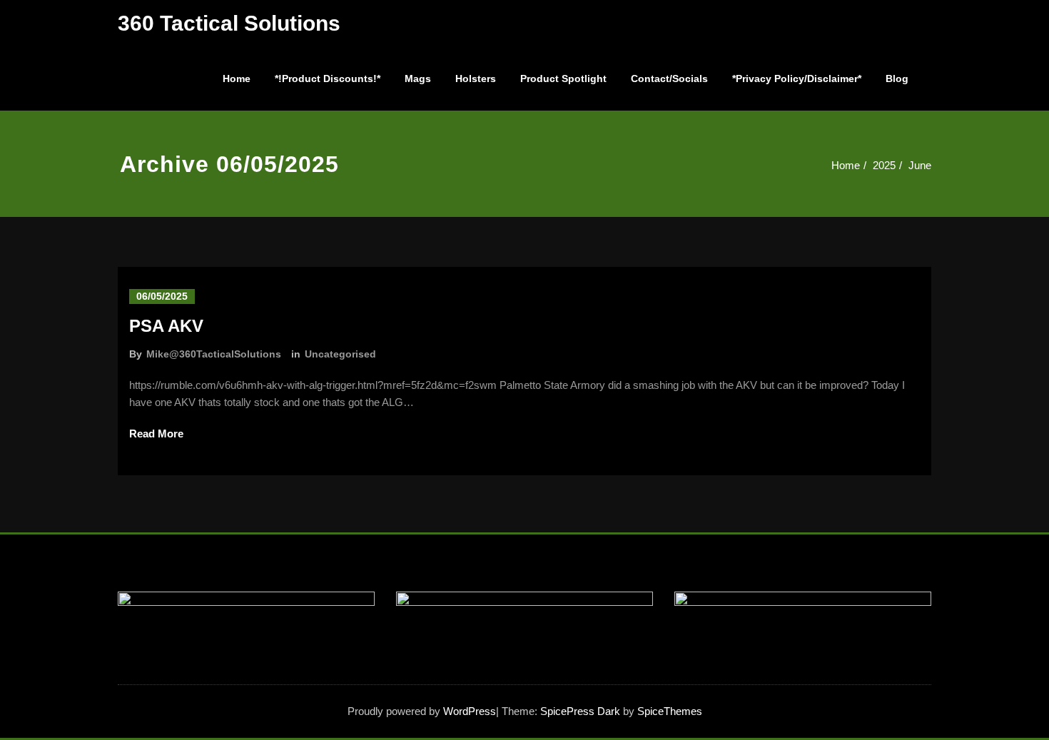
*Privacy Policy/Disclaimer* (796, 78)
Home (236, 78)
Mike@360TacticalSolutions (213, 354)
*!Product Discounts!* (327, 78)
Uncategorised (340, 354)
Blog (897, 78)
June (919, 165)
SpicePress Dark (580, 711)
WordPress (469, 711)
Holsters (475, 78)
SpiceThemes (668, 711)
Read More (156, 433)
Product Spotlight (563, 78)
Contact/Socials (669, 78)
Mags (418, 78)
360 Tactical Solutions (229, 23)
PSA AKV (166, 325)
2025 (884, 165)
